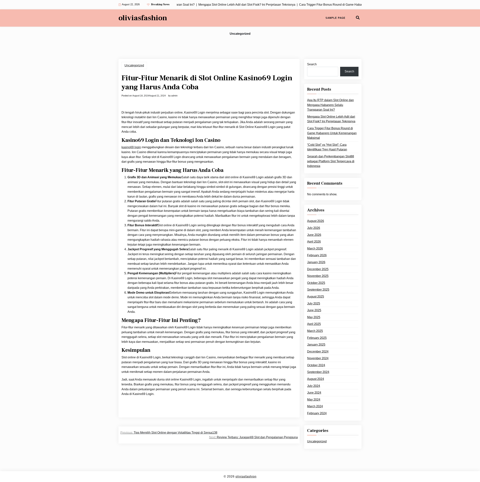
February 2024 (317, 413)
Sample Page (335, 18)
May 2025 (313, 317)
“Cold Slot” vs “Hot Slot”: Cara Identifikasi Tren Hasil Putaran (327, 147)
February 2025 (317, 337)
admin (174, 96)
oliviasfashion (142, 18)
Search (312, 64)
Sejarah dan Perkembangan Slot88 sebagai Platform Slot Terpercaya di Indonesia (330, 161)
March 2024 (315, 406)
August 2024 (315, 378)
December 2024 (317, 351)
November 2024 (317, 358)
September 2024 (318, 372)
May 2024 (313, 399)
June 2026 (314, 234)
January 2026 (316, 262)
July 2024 (313, 385)
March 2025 (315, 330)
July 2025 (313, 303)
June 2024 (314, 392)
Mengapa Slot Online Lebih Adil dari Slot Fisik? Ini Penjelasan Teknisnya (331, 119)
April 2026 (314, 241)
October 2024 (316, 365)
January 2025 (316, 344)
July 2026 (313, 227)
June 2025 (314, 310)
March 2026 (315, 248)
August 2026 (315, 221)
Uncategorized (240, 33)
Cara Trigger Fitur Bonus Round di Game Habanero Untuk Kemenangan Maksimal (332, 133)
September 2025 (318, 289)
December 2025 (317, 269)
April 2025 (314, 324)
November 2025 (317, 275)
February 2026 (317, 255)
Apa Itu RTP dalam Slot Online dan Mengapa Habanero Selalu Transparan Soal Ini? (330, 105)
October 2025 (316, 282)
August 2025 (315, 296)
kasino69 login (131, 147)
